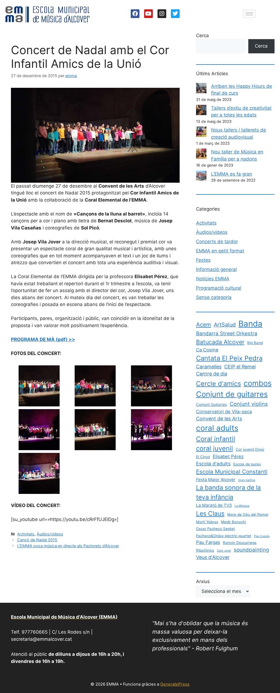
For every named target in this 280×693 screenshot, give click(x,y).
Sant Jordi (224, 550)
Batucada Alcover (220, 341)
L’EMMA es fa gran (231, 174)
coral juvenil (214, 448)
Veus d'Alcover (213, 557)
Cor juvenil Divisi (250, 449)
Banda (250, 323)
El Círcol (203, 457)
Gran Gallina (246, 480)
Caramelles (208, 366)
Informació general (216, 269)
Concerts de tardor (217, 241)
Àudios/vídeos (50, 534)
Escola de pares (247, 464)
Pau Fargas (208, 542)
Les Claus (210, 513)
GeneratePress (174, 684)
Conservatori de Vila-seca (224, 411)
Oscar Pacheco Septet (215, 528)
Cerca (202, 35)
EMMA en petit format (220, 251)
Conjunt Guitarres (211, 404)
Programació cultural (218, 288)
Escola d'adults (213, 464)
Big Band (255, 342)
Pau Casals (262, 536)
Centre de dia (211, 374)
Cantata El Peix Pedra (229, 358)
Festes (203, 260)
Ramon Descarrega (239, 542)
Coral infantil (215, 439)
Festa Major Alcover (215, 479)
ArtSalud (225, 324)
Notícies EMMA (212, 278)
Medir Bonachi (233, 522)
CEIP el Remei (240, 366)
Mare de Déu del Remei (247, 514)
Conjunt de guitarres (232, 394)
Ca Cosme (207, 350)
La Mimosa (242, 506)
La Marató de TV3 (214, 505)
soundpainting (251, 550)
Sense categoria (214, 297)
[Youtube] (148, 13)
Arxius (203, 581)
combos (258, 383)
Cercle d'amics (218, 384)
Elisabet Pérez (228, 456)
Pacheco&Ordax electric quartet (223, 536)
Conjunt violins (249, 404)
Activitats (25, 534)
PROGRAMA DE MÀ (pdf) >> (43, 339)
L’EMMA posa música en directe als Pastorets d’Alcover (68, 545)
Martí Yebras (207, 522)
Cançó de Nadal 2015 (37, 539)
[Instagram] (162, 13)
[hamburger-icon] (249, 14)
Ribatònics (205, 550)
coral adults (217, 428)
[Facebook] (135, 13)
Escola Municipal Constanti (231, 471)
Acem (203, 324)
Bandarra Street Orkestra (226, 333)
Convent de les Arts (219, 418)
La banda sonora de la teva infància (228, 492)
